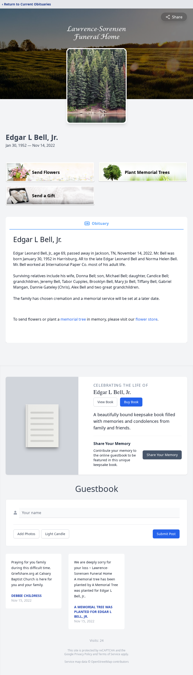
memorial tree (73, 319)
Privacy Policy (83, 654)
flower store (146, 319)
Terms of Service (109, 654)
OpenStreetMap (101, 662)
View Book (105, 402)
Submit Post (166, 534)
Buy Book (131, 402)
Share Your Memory (162, 455)
